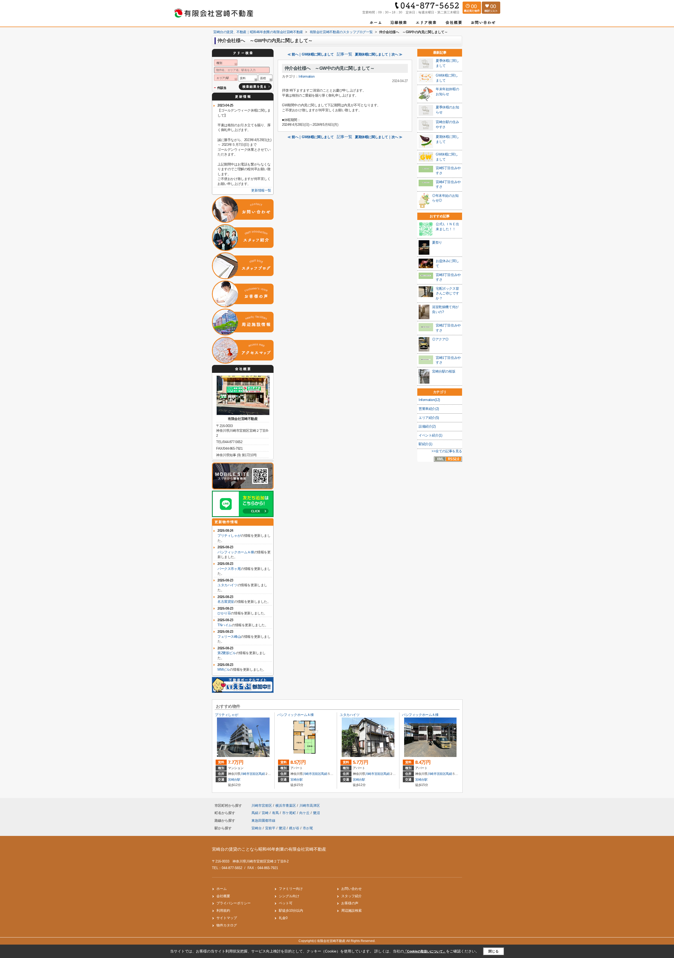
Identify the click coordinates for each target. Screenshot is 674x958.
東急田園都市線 (263, 820)
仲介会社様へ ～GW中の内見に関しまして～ (329, 68)
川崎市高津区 (309, 805)
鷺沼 (316, 813)
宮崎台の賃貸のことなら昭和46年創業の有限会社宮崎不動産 (269, 849)
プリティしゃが (229, 536)
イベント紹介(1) (430, 435)
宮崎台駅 (234, 779)
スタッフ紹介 (351, 896)
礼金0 (283, 918)
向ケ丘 (305, 813)
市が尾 (308, 828)
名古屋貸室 (225, 602)
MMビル (223, 669)
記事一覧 (344, 54)
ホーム (221, 889)
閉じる (493, 951)
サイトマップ (226, 918)
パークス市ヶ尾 (229, 569)
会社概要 (223, 896)
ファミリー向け (291, 889)
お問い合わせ (351, 889)
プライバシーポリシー (233, 903)
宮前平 (270, 828)
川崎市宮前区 (249, 774)
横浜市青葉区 (285, 805)
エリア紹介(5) (429, 418)
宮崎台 (256, 828)
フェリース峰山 (229, 637)
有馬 (276, 813)
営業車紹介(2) (429, 409)
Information (307, 76)
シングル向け (289, 896)
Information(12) (429, 400)
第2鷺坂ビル (226, 653)
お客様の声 (349, 903)
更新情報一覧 (261, 190)
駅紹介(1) (425, 444)
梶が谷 (294, 828)
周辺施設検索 (351, 910)
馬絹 (262, 774)
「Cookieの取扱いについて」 (425, 951)
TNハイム (224, 625)
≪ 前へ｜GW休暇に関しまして (311, 54)
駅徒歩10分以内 (291, 910)
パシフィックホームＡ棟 (235, 552)
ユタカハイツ (227, 585)
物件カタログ (226, 925)
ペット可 (286, 903)
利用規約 (223, 910)
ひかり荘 (224, 613)
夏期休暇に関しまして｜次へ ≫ (378, 54)
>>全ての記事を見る (447, 451)
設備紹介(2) (427, 426)
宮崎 (266, 813)
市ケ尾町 (289, 813)
